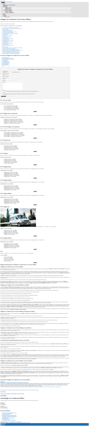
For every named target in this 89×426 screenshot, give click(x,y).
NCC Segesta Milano (5, 417)
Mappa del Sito (18, 421)
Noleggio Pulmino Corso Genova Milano (8, 40)
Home (4, 4)
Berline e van (5, 5)
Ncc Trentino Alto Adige (50, 386)
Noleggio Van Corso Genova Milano (7, 43)
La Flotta (4, 15)
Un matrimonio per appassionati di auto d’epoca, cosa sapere (10, 51)
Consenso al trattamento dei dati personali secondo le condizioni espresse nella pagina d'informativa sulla (22, 91)
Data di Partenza (5, 71)
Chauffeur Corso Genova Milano (7, 36)
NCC (3, 65)
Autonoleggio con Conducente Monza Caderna (9, 415)
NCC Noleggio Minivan (6, 44)
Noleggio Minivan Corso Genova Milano (8, 45)
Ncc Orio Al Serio (21, 386)
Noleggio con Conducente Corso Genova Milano (9, 48)
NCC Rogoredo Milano (5, 419)
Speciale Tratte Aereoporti (7, 10)
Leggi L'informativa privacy (4, 421)
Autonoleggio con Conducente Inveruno (8, 418)
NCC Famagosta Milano (5, 414)
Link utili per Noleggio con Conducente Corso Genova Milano (11, 53)
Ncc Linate (32, 386)
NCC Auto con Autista (5, 29)
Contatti (4, 16)
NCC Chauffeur (4, 60)
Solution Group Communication (21, 422)
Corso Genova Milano (5, 46)
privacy (38, 91)
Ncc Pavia (25, 386)
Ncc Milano (41, 386)
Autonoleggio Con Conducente (5, 386)
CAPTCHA (5, 94)
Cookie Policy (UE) (13, 421)
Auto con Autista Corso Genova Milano (8, 30)
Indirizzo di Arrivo (5, 74)
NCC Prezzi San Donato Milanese (7, 413)
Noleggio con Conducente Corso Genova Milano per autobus (10, 49)
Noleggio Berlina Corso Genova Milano (8, 38)
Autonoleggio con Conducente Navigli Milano (9, 420)
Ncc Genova (45, 386)
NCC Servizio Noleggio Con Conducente (8, 32)
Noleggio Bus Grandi (8, 9)
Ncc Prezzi (28, 386)
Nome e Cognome (6, 76)
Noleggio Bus (5, 6)
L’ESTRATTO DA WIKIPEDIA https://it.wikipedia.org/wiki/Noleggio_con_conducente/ (14, 382)
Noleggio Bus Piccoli (8, 7)
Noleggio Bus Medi (8, 8)
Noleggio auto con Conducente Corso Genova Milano (10, 31)
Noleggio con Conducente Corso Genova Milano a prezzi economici (11, 52)
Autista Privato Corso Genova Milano (7, 35)
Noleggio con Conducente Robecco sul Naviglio (9, 412)
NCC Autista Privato (5, 34)
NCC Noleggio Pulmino (6, 39)
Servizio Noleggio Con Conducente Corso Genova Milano (10, 33)
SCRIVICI (35, 111)
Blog (4, 13)
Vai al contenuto (2, 0)
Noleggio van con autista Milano (5, 393)
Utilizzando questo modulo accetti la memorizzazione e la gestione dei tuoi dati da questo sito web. (20, 93)
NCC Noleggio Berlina (6, 37)
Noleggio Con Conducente (14, 386)
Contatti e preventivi (58, 386)
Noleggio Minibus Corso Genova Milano (8, 41)
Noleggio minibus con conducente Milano (17, 393)
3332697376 (5, 407)
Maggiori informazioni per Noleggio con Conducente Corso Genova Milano (12, 47)
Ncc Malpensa (36, 386)
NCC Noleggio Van (5, 42)
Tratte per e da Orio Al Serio (9, 12)
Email (4, 80)
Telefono (4, 78)
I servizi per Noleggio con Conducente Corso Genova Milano (11, 27)
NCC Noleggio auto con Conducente (7, 58)
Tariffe (4, 14)
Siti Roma (28, 422)
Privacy (4, 90)
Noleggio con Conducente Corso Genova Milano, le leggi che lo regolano (12, 50)
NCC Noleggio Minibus (5, 63)
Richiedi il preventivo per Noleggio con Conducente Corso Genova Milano (12, 28)
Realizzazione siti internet (12, 422)
